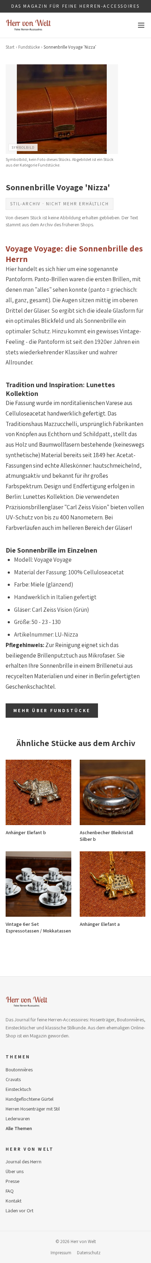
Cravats (13, 1079)
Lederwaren (18, 1118)
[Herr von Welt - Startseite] (28, 25)
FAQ (10, 1191)
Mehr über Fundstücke (51, 711)
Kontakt (13, 1201)
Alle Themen (19, 1128)
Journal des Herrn (23, 1161)
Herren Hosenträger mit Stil (33, 1109)
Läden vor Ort (19, 1210)
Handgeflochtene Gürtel (29, 1099)
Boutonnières (19, 1069)
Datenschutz (88, 1253)
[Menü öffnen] (141, 25)
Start (10, 47)
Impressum (61, 1253)
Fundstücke (29, 47)
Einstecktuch (18, 1089)
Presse (12, 1181)
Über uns (15, 1171)
